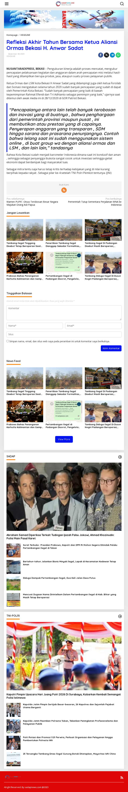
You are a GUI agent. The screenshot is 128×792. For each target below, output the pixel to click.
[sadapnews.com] (65, 3)
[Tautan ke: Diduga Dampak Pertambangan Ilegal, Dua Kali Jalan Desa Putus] (13, 583)
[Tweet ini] (106, 55)
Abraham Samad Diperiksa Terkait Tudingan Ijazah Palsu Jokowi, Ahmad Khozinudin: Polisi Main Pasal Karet (60, 536)
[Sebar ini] (100, 55)
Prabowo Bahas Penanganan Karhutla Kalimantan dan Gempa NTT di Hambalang (24, 277)
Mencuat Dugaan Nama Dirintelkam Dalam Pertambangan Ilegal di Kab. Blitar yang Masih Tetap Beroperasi (69, 596)
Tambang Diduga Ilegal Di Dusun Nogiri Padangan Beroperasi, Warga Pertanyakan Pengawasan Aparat (103, 277)
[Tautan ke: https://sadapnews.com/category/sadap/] (120, 457)
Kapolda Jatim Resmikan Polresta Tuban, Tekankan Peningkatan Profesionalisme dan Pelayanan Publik (70, 722)
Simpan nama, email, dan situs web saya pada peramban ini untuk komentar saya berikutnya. (59, 341)
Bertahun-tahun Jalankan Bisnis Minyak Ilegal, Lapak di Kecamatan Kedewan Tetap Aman (69, 563)
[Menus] (6, 4)
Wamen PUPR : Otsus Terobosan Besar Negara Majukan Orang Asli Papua (32, 201)
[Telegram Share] (112, 55)
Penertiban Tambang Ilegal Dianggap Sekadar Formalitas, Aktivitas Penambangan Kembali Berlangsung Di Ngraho (63, 245)
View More (64, 439)
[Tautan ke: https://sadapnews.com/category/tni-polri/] (120, 616)
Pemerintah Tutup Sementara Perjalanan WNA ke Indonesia (95, 201)
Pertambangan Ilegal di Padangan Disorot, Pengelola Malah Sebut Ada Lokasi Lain (62, 277)
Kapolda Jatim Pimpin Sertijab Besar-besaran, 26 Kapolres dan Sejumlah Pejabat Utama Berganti (68, 706)
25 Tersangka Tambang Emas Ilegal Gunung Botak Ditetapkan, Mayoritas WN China (69, 753)
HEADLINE (10, 56)
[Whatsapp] (118, 55)
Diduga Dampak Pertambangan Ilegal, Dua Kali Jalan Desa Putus (59, 578)
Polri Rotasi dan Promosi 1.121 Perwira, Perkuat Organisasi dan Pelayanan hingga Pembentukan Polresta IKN (68, 739)
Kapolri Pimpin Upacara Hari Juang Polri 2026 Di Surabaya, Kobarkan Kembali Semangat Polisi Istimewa (63, 696)
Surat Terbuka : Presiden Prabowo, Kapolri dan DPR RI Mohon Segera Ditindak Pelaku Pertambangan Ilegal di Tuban (70, 546)
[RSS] (64, 190)
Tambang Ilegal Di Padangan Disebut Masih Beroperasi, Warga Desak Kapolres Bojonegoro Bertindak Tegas (101, 245)
